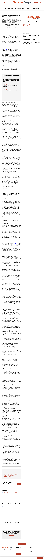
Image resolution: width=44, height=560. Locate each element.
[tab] (4, 525)
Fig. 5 (17, 306)
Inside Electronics (36, 8)
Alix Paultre (6, 556)
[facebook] (8, 32)
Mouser (24, 27)
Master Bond (25, 25)
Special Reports (28, 8)
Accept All (39, 558)
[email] (14, 32)
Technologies (7, 8)
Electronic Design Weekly (19, 8)
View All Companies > (32, 29)
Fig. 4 (15, 243)
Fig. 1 (6, 49)
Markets (12, 8)
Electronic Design (16, 556)
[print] (20, 32)
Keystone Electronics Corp (27, 24)
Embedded (3, 542)
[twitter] (11, 32)
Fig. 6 (10, 326)
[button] (2, 2)
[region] (11, 527)
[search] (4, 2)
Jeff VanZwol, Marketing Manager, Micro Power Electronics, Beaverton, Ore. (11, 475)
